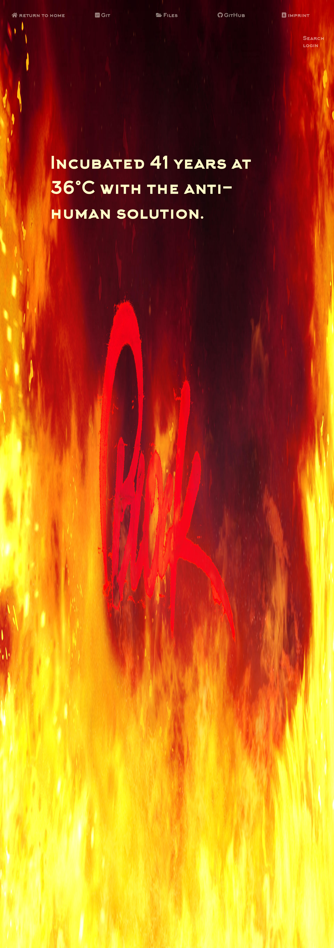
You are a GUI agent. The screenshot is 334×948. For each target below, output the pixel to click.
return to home (41, 16)
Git (105, 16)
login (311, 46)
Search (313, 39)
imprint (297, 16)
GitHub (234, 16)
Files (170, 16)
